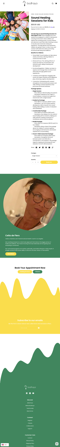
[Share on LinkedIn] (42, 147)
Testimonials (30, 408)
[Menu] (3, 3)
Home (32, 14)
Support (30, 428)
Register (30, 420)
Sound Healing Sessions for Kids (44, 14)
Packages (33, 153)
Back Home (30, 411)
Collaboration (30, 426)
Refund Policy (30, 440)
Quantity (33, 159)
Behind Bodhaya (30, 405)
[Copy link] (52, 147)
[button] (52, 3)
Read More (11, 254)
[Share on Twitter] (39, 147)
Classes (37, 271)
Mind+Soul (30, 403)
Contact (30, 438)
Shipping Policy (30, 443)
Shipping (33, 29)
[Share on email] (49, 147)
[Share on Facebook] (36, 147)
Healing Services (25, 271)
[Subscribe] (38, 327)
